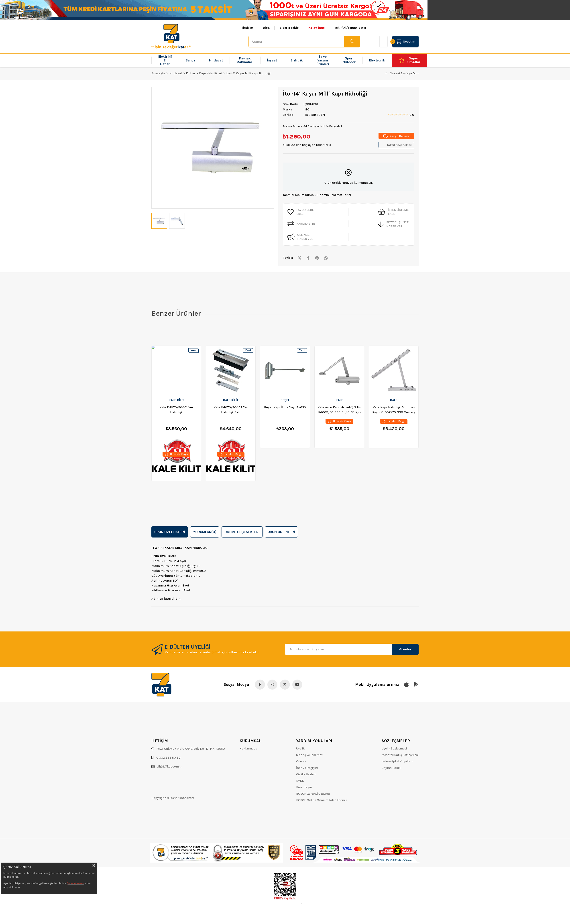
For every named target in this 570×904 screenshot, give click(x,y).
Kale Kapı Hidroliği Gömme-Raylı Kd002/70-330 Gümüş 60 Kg (393, 410)
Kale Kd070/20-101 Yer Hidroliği (176, 409)
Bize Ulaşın (304, 787)
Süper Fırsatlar (413, 60)
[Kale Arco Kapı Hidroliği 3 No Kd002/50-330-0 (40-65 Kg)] (339, 370)
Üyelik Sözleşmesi (394, 748)
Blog (266, 28)
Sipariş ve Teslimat (309, 755)
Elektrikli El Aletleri (165, 60)
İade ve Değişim (307, 768)
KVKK (300, 781)
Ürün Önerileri (281, 532)
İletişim (247, 28)
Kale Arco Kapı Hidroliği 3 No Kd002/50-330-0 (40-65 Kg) (339, 409)
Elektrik (297, 60)
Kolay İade (316, 28)
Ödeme (301, 761)
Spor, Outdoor (349, 60)
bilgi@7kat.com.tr (169, 766)
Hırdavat (216, 60)
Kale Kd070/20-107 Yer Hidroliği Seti (231, 409)
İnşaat (272, 60)
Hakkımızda (248, 748)
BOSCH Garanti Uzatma (313, 794)
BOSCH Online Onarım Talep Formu (321, 800)
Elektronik (377, 60)
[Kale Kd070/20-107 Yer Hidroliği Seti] (230, 370)
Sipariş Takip (289, 28)
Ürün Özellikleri (169, 532)
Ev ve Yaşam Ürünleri (322, 60)
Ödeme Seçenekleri (242, 532)
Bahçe (190, 60)
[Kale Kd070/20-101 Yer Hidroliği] (176, 370)
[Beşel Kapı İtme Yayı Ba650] (285, 370)
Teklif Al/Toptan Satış (350, 28)
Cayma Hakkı (391, 768)
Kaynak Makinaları (244, 60)
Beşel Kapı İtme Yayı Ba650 (285, 407)
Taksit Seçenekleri (399, 145)
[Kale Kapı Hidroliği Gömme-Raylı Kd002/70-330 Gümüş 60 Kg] (393, 370)
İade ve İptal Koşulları (397, 761)
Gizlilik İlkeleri (306, 774)
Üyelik (300, 748)
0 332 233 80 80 (168, 757)
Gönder (405, 649)
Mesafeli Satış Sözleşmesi (400, 755)
